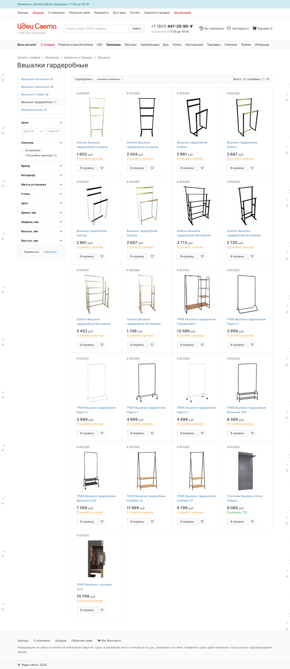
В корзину (87, 168)
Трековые (113, 44)
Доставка (119, 12)
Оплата (135, 12)
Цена (24, 122)
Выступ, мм (29, 240)
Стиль (25, 194)
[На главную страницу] (39, 26)
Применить (31, 252)
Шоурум (38, 12)
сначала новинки (109, 79)
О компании (56, 12)
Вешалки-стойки (34, 94)
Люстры (131, 44)
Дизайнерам (182, 12)
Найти (136, 28)
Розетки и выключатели (75, 44)
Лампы (246, 44)
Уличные (230, 44)
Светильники (149, 44)
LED (99, 44)
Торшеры (214, 44)
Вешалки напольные (37, 86)
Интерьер (262, 44)
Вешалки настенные (37, 79)
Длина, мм (28, 212)
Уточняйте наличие (41, 155)
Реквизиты (101, 12)
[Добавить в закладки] (102, 168)
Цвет (24, 203)
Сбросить (50, 252)
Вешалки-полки (34, 109)
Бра (166, 44)
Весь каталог (27, 44)
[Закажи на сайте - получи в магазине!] (5, 340)
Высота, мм (29, 231)
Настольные (194, 44)
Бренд (25, 165)
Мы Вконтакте (111, 640)
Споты (177, 44)
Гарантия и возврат (157, 12)
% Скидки (48, 44)
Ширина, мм (29, 222)
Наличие (27, 142)
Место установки (33, 184)
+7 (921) (169, 26)
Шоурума (60, 4)
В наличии (34, 150)
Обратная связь (79, 12)
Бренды (23, 12)
